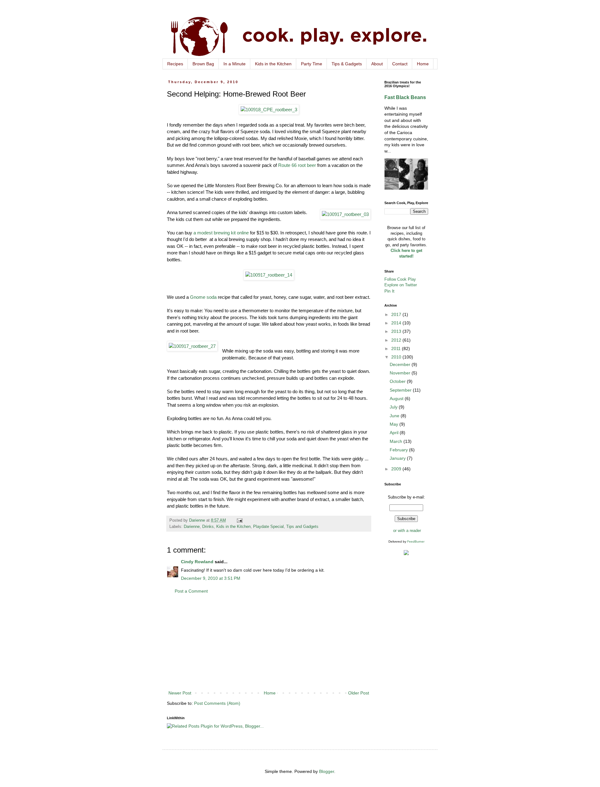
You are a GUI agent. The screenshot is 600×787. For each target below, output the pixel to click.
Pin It (389, 290)
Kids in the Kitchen (273, 63)
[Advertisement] (269, 642)
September (401, 390)
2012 (396, 340)
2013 (396, 331)
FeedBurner (415, 541)
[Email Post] (239, 520)
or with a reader (407, 530)
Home (423, 63)
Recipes (175, 63)
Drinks (208, 526)
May (394, 424)
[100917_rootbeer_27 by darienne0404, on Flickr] (192, 346)
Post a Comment (191, 591)
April (395, 432)
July (394, 406)
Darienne (192, 526)
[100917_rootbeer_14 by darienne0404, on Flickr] (268, 275)
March (396, 441)
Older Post (358, 692)
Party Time (311, 63)
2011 (396, 348)
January (398, 458)
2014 (396, 322)
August (397, 398)
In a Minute (234, 63)
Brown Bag (203, 63)
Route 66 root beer (297, 165)
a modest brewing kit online (221, 232)
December (401, 364)
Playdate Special (268, 526)
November (401, 372)
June (395, 415)
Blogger (326, 771)
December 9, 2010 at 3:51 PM (210, 578)
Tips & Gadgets (347, 63)
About (377, 63)
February (399, 449)
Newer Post (179, 692)
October (398, 381)
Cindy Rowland (197, 561)
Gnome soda (203, 297)
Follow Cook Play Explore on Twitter (400, 282)
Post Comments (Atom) (217, 703)
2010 (396, 356)
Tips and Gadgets (302, 526)
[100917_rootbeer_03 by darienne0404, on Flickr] (345, 214)
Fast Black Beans (405, 97)
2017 (396, 314)
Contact (400, 63)
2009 (396, 468)
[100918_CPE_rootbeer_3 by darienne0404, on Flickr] (269, 109)
